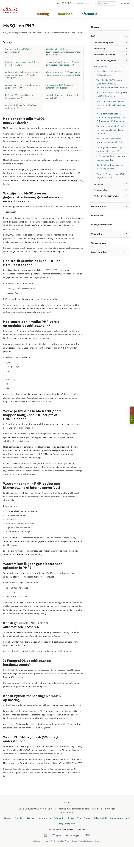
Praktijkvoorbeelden (101, 224)
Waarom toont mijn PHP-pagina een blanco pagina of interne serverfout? (63, 73)
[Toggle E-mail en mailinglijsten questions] (126, 61)
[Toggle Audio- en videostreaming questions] (126, 196)
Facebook (80, 829)
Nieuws (89, 3)
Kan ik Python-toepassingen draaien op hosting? (63, 96)
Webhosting (99, 48)
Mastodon (67, 829)
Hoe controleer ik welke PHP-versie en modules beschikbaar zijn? (62, 63)
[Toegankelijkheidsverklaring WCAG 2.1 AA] (87, 835)
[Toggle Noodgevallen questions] (126, 190)
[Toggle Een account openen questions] (126, 43)
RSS (79, 818)
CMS (73, 394)
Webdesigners (98, 243)
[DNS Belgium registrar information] (56, 835)
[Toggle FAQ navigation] (126, 36)
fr (65, 2)
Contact (87, 818)
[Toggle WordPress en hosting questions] (126, 55)
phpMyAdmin (17, 133)
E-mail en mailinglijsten (105, 60)
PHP (17, 288)
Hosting (8, 818)
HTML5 (69, 763)
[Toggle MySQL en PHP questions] (126, 67)
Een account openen (103, 42)
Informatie (59, 818)
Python (6, 705)
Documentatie (98, 206)
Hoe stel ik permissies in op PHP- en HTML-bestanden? (22, 63)
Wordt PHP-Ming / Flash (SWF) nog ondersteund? (21, 106)
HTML (8, 288)
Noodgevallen (100, 190)
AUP (127, 818)
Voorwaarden (116, 818)
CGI (41, 711)
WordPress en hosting (104, 54)
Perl (50, 206)
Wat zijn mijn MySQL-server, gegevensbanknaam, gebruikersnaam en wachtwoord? (63, 52)
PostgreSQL (8, 670)
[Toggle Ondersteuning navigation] (126, 252)
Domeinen (19, 818)
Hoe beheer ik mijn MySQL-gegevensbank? (17, 50)
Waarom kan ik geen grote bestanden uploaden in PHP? (22, 86)
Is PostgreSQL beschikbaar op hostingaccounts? (19, 96)
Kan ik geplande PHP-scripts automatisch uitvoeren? (59, 86)
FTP (47, 270)
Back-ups (98, 184)
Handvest (80, 3)
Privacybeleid (100, 818)
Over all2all (62, 3)
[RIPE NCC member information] (45, 835)
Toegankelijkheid (67, 823)
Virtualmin (74, 128)
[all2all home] (10, 10)
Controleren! (124, 3)
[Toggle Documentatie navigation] (126, 206)
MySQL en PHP (101, 66)
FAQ (93, 36)
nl (68, 2)
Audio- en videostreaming (106, 195)
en (63, 2)
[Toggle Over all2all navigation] (126, 234)
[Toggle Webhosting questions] (126, 48)
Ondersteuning (99, 252)
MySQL (49, 176)
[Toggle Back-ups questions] (126, 184)
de (71, 2)
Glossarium (97, 215)
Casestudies (45, 818)
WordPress (38, 206)
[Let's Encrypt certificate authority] (72, 835)
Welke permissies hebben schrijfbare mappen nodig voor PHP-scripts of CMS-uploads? (22, 75)
